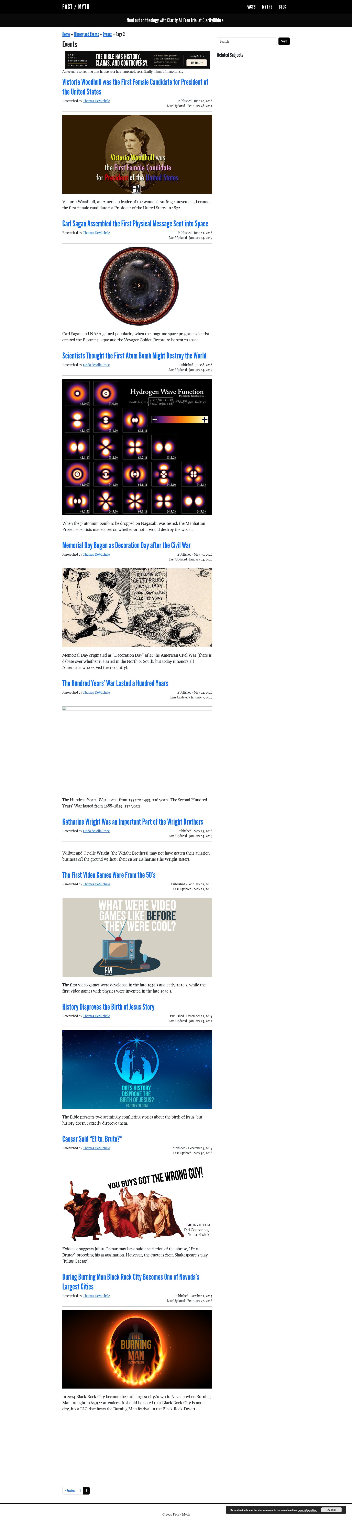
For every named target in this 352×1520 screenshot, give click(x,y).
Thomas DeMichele (96, 101)
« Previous (70, 1490)
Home (66, 34)
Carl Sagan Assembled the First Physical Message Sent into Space (135, 224)
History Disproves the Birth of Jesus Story (108, 1007)
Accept (331, 1510)
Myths (267, 7)
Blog (282, 7)
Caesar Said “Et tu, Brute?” (92, 1139)
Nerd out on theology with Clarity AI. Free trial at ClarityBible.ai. (176, 20)
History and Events (86, 34)
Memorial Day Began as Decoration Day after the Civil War (126, 545)
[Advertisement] (137, 1448)
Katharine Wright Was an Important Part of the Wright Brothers (132, 822)
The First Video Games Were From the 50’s (108, 875)
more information (307, 1509)
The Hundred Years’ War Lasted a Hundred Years (115, 683)
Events (107, 34)
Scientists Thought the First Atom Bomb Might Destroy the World (134, 356)
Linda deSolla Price (96, 365)
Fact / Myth (76, 7)
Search (284, 41)
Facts (251, 7)
